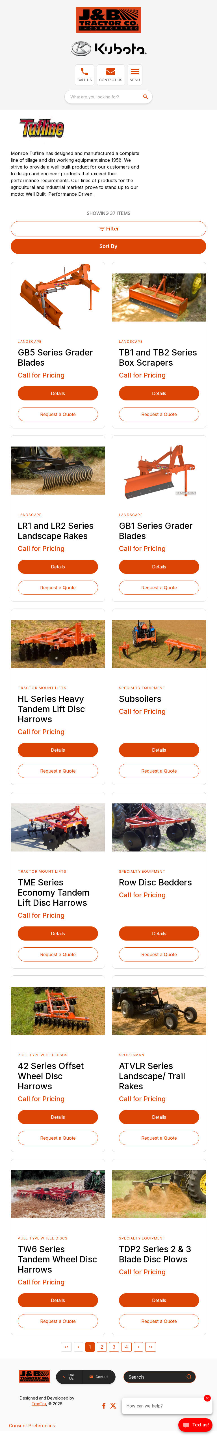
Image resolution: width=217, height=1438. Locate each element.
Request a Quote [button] (58, 414)
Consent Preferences (32, 1425)
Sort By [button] (108, 246)
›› (150, 1347)
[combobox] (108, 97)
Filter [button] (112, 229)
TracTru (39, 1403)
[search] (146, 96)
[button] (84, 74)
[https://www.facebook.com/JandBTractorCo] (103, 1405)
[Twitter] (113, 1405)
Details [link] (58, 393)
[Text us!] (195, 1425)
